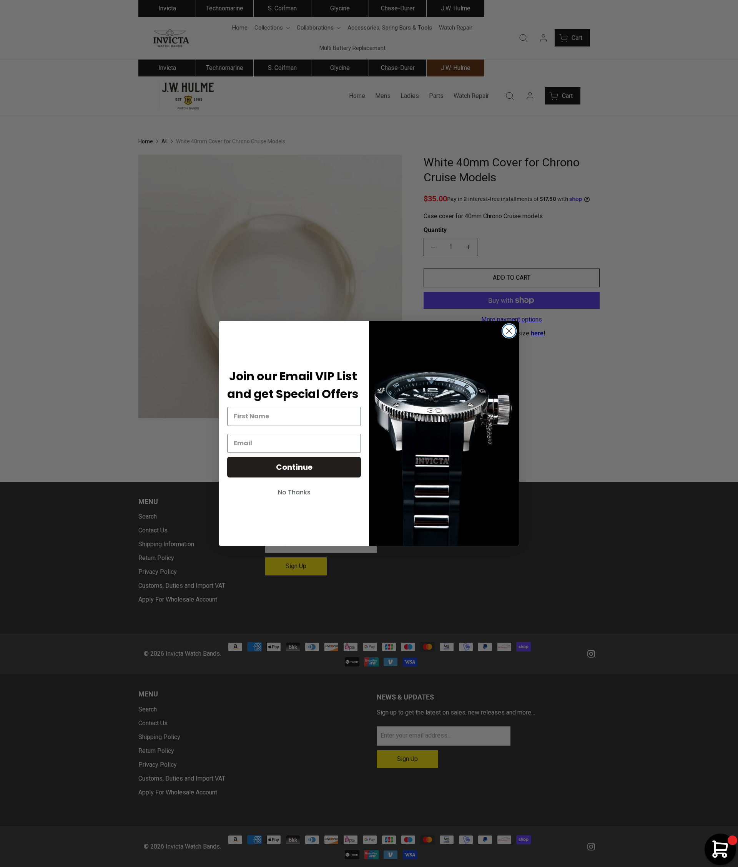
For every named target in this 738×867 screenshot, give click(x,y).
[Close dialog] (509, 331)
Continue (294, 467)
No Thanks (294, 492)
